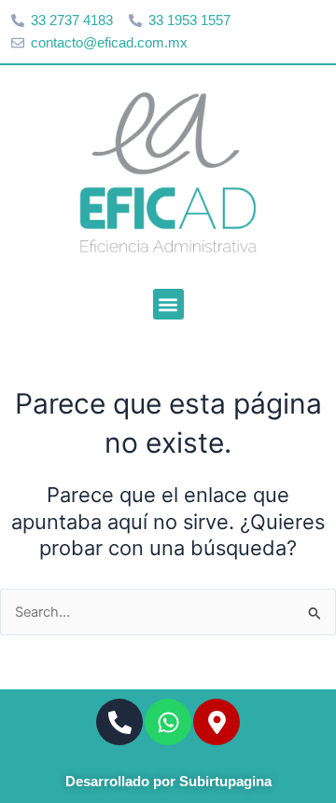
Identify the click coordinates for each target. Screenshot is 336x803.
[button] (168, 304)
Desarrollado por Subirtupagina (168, 781)
